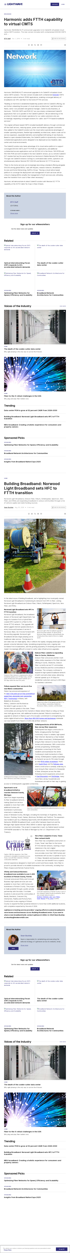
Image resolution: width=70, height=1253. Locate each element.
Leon (54, 897)
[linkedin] (32, 45)
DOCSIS (56, 95)
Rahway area (58, 764)
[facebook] (29, 45)
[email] (41, 45)
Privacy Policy (7, 1250)
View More (63, 306)
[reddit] (38, 45)
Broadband (7, 14)
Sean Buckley (8, 507)
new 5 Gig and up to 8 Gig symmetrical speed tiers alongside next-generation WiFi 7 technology (19, 696)
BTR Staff (7, 38)
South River (43, 764)
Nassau (43, 898)
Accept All (61, 1249)
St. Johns (51, 898)
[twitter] (35, 45)
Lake (50, 897)
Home (5, 346)
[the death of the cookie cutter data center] (35, 327)
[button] (5, 4)
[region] (35, 1249)
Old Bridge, (55, 776)
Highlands (46, 897)
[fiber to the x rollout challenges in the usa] (35, 374)
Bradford (39, 897)
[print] (65, 45)
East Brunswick (42, 776)
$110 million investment (49, 761)
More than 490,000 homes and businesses (40, 718)
